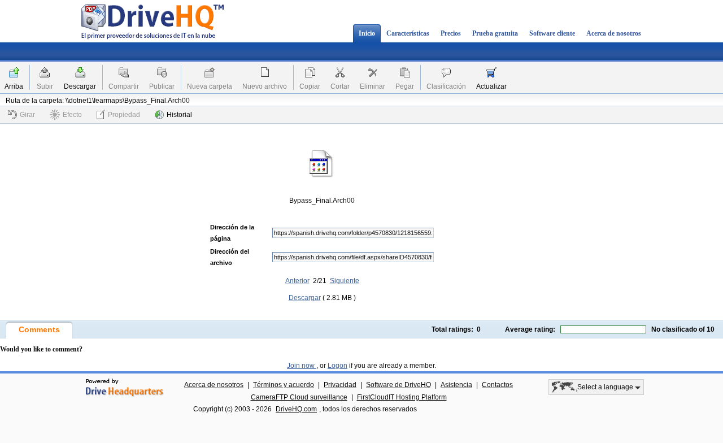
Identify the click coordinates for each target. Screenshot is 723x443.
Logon (337, 366)
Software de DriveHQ (398, 385)
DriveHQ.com (296, 409)
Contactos (497, 385)
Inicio (367, 33)
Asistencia (456, 385)
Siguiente (344, 281)
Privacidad (340, 385)
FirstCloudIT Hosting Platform (402, 397)
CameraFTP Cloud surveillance (299, 397)
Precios (451, 33)
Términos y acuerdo (283, 385)
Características (407, 33)
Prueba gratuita (495, 33)
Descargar (80, 86)
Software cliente (552, 33)
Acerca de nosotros (613, 33)
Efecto (72, 115)
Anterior (297, 281)
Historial (179, 115)
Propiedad (124, 115)
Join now (301, 366)
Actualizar (491, 86)
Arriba (14, 86)
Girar (27, 115)
